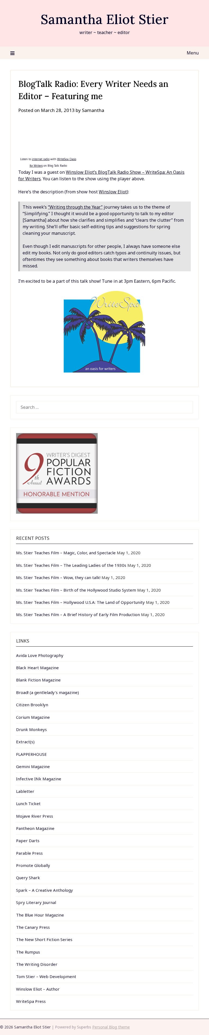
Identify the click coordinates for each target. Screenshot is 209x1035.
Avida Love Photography (39, 655)
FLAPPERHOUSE (31, 754)
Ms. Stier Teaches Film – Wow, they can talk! (58, 577)
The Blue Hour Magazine (40, 915)
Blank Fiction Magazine (38, 680)
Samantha (93, 110)
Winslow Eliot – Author (38, 989)
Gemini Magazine (33, 766)
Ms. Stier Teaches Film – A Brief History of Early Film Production (78, 614)
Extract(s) (25, 741)
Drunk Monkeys (31, 729)
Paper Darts (27, 840)
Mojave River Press (34, 816)
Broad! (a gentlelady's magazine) (47, 692)
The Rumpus (28, 952)
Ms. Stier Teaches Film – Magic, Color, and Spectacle (66, 552)
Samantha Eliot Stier (104, 19)
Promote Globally (33, 865)
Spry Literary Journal (36, 902)
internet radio (41, 159)
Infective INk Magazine (38, 778)
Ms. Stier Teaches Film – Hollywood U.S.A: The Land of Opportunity (80, 602)
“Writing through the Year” (75, 207)
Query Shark (28, 877)
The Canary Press (33, 927)
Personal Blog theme (111, 1027)
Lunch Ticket (28, 803)
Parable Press (29, 853)
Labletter (25, 791)
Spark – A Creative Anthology (44, 890)
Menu (192, 53)
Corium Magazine (33, 717)
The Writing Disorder (36, 964)
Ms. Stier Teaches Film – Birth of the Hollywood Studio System (76, 590)
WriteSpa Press (31, 1001)
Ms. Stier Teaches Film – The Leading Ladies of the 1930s (71, 565)
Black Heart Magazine (37, 667)
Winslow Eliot (113, 192)
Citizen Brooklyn (32, 704)
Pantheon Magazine (35, 828)
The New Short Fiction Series (44, 939)
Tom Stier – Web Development (46, 976)
